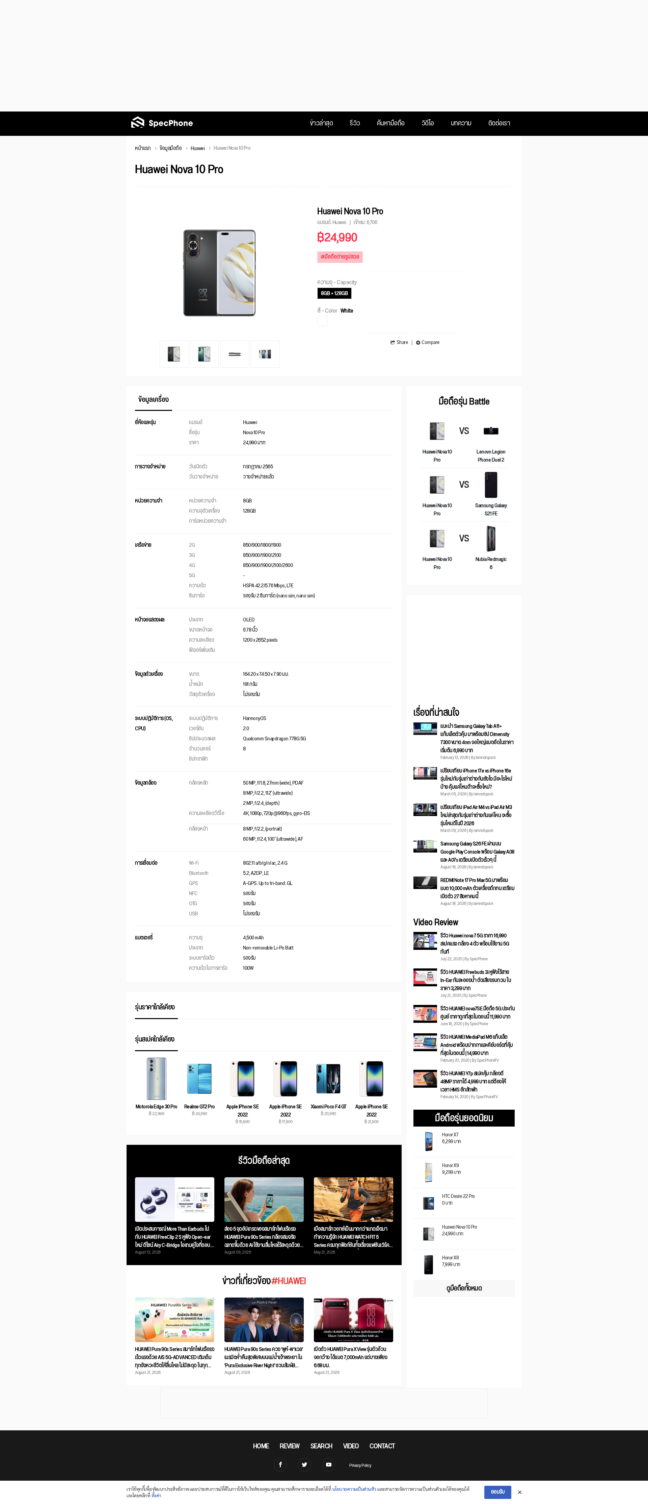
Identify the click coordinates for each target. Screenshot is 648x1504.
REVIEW (290, 1446)
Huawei (198, 148)
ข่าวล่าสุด (321, 123)
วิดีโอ (428, 123)
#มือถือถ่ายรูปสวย (340, 257)
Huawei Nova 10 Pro (459, 1229)
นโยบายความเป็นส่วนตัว (354, 1489)
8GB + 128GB (334, 293)
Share (402, 343)
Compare (431, 343)
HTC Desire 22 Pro (458, 1199)
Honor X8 (451, 1260)
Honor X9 (451, 1168)
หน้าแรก (143, 148)
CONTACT (382, 1446)
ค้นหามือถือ (391, 123)
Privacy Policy (360, 1465)
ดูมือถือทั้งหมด (464, 1288)
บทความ (461, 123)
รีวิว (355, 123)
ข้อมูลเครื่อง (153, 400)
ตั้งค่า (156, 1495)
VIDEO (351, 1446)
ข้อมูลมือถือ (171, 148)
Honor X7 (451, 1137)
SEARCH (321, 1446)
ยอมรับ (498, 1492)
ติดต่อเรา (499, 123)
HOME (261, 1446)
